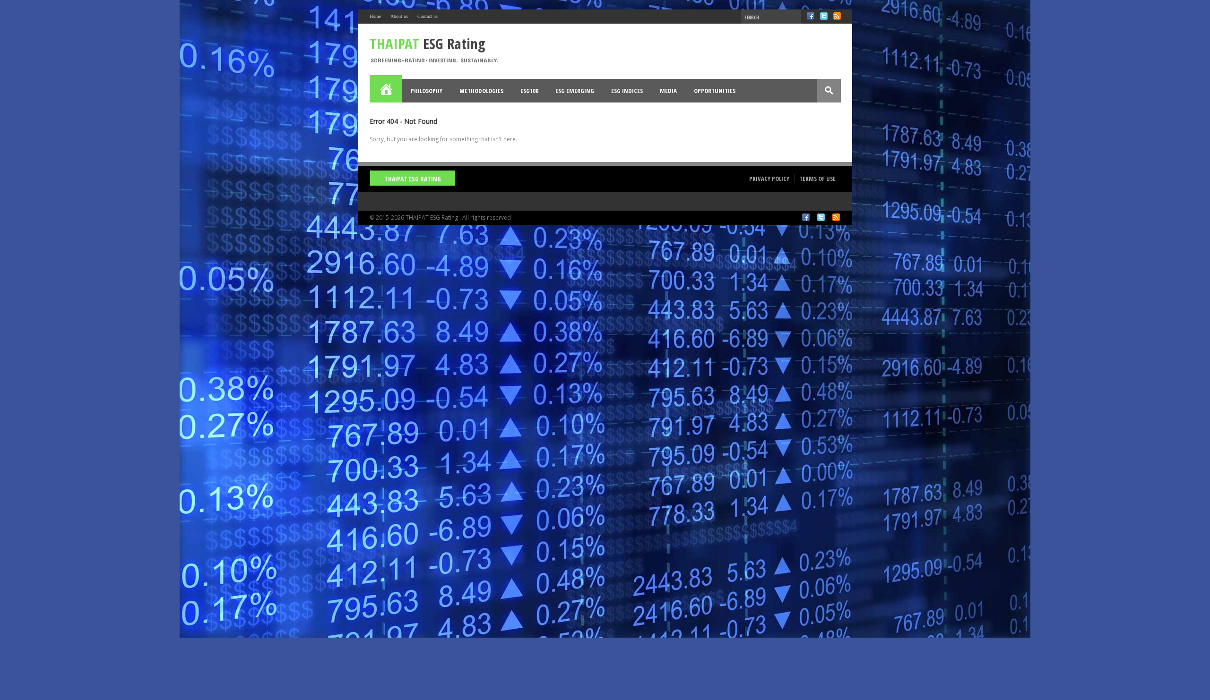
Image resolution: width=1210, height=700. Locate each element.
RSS (837, 16)
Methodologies (481, 90)
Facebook (810, 16)
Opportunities (714, 90)
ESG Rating (427, 43)
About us (399, 16)
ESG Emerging (574, 90)
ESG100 (529, 90)
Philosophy (426, 90)
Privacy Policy (769, 178)
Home (375, 16)
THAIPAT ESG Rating (412, 178)
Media (668, 90)
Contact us (427, 16)
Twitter (824, 16)
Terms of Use (817, 178)
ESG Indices (627, 90)
